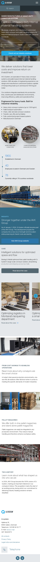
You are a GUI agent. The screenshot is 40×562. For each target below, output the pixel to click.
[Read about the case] (15, 296)
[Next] (36, 296)
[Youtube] (22, 558)
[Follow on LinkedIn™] (18, 558)
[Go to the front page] (10, 3)
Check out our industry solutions (20, 53)
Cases (20, 45)
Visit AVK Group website (20, 241)
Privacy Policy (6, 539)
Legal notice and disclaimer (10, 542)
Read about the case (20, 271)
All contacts (5, 536)
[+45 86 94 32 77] (4, 550)
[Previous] (4, 296)
